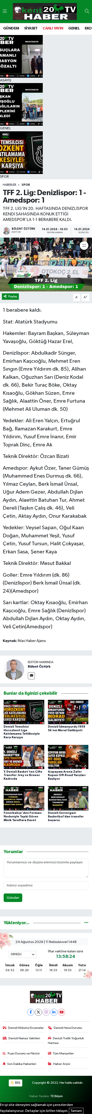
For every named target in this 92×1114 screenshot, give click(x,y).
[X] (38, 1012)
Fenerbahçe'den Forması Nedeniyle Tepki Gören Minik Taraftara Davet (23, 816)
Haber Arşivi (61, 1064)
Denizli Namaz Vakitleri (24, 1038)
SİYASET (31, 28)
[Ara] (87, 11)
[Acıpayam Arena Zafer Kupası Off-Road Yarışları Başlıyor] (68, 757)
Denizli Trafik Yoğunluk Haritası (66, 1041)
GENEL (74, 28)
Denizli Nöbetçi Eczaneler (26, 1027)
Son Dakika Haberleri (21, 1064)
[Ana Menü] (5, 11)
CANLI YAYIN (53, 28)
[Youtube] (61, 1012)
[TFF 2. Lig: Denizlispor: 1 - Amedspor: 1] (46, 264)
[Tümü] (86, 923)
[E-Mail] (31, 675)
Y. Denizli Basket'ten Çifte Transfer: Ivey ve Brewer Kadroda (23, 775)
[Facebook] (30, 1012)
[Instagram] (46, 1012)
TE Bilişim (56, 1096)
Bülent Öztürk (39, 666)
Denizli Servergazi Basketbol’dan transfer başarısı (66, 816)
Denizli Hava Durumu (68, 1027)
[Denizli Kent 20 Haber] (45, 11)
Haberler (9, 184)
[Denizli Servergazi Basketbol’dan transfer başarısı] (68, 798)
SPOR (26, 184)
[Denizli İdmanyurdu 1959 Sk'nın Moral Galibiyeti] (68, 712)
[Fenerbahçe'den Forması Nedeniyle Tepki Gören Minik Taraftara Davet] (24, 798)
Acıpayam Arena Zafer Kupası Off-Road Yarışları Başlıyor (67, 775)
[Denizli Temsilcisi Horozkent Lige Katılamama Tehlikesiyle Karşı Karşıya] (24, 712)
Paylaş (12, 296)
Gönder (13, 898)
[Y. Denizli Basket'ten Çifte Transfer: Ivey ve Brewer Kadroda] (24, 757)
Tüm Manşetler (63, 1053)
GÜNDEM (11, 28)
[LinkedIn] (53, 1012)
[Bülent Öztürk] (14, 669)
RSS (17, 1082)
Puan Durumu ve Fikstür (24, 1053)
